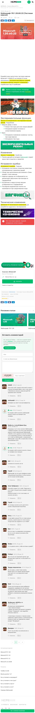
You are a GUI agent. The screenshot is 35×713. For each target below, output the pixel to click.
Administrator (12, 292)
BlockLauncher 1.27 (6, 674)
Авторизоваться (9, 348)
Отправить (8, 380)
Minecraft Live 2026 (6, 661)
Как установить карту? (7, 683)
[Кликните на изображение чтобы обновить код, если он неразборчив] (7, 376)
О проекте (5, 704)
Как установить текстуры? (8, 680)
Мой (9, 584)
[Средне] (5, 298)
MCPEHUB (3, 6)
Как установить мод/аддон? (9, 677)
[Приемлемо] (3, 298)
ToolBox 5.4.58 (5, 670)
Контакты (22, 704)
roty (11, 410)
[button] (2, 2)
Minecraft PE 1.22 (5, 655)
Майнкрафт (24, 157)
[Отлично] (7, 298)
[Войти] (29, 2)
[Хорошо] (6, 298)
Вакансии (14, 704)
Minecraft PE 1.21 (5, 658)
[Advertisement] (17, 57)
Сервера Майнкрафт (7, 690)
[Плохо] (2, 298)
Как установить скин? (7, 687)
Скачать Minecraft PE (12, 6)
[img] (8, 410)
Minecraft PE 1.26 (5, 652)
